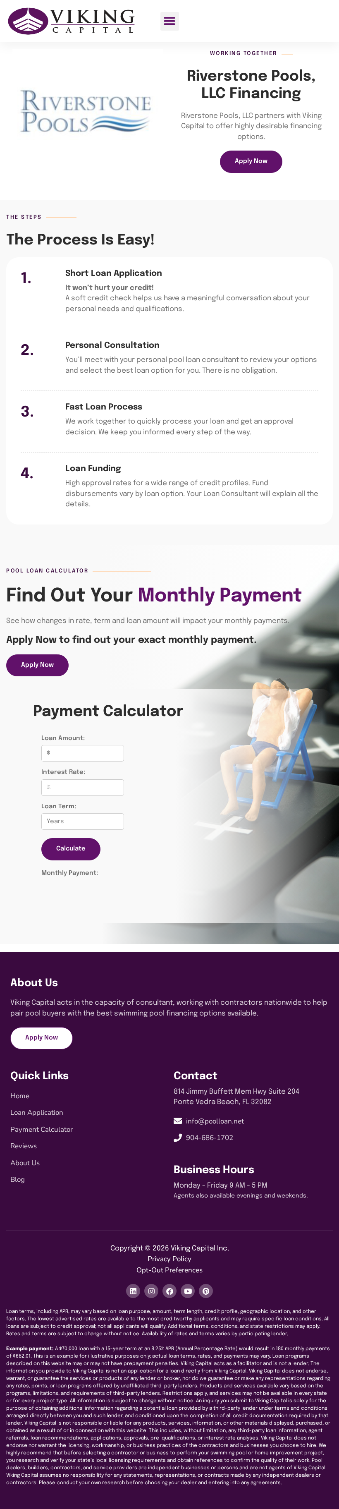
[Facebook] (169, 1291)
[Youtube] (188, 1291)
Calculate (71, 849)
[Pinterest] (206, 1291)
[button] (169, 21)
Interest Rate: (63, 772)
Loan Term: (58, 806)
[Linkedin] (133, 1291)
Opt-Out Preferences (169, 1270)
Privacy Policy (169, 1259)
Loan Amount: (63, 738)
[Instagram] (151, 1291)
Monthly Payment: (69, 873)
